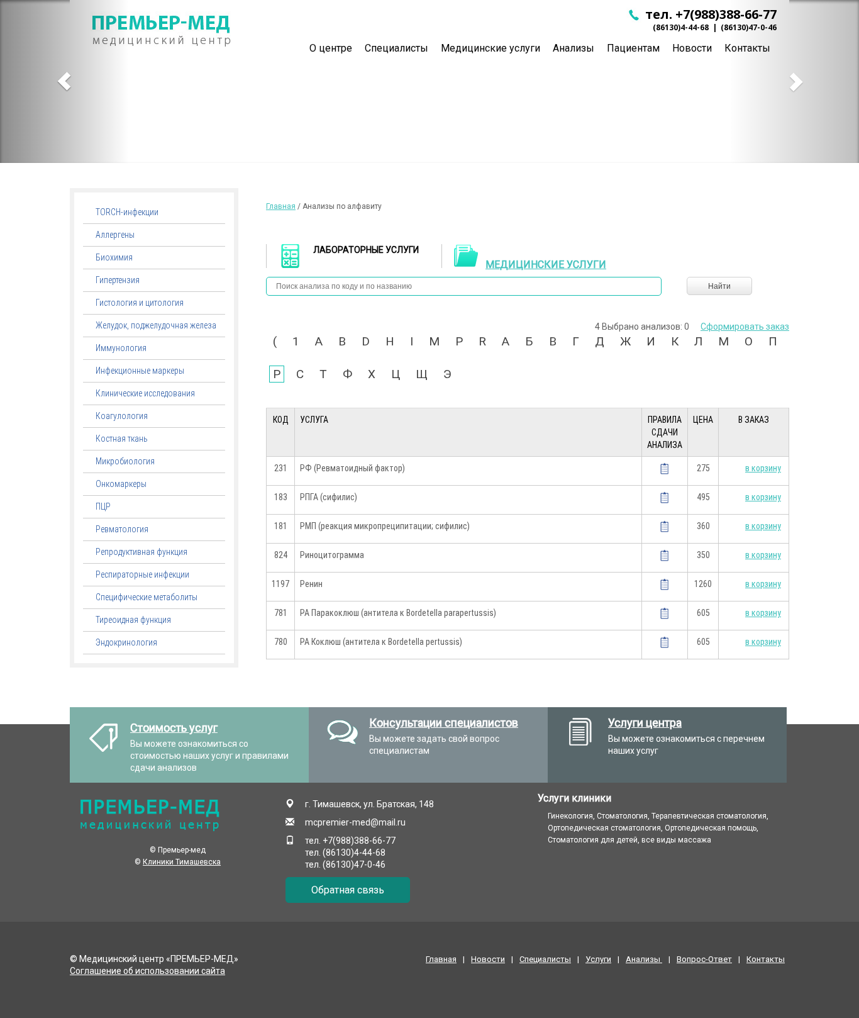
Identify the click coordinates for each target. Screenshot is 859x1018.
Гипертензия (118, 280)
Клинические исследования (145, 393)
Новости (692, 48)
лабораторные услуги (366, 250)
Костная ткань (122, 438)
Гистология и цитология (140, 303)
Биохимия (114, 257)
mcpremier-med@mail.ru (355, 822)
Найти (719, 286)
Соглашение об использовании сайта (147, 971)
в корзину (763, 468)
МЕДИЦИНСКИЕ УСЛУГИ (545, 265)
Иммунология (121, 348)
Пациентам (633, 48)
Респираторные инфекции (142, 574)
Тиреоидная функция (133, 620)
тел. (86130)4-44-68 (345, 852)
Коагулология (122, 416)
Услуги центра (645, 722)
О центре (330, 48)
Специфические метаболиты (146, 597)
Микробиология (125, 461)
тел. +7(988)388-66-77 (709, 14)
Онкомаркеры (121, 484)
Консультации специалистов (443, 722)
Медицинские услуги (490, 48)
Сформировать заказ (745, 327)
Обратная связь (347, 890)
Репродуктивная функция (141, 552)
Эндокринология (126, 642)
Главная (281, 206)
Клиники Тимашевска (182, 862)
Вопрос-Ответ (704, 959)
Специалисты (396, 48)
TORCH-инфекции (127, 212)
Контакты (765, 959)
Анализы (573, 48)
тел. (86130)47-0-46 (345, 864)
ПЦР (103, 506)
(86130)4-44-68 (681, 27)
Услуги (598, 959)
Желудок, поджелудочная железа (156, 325)
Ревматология (122, 529)
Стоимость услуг (174, 727)
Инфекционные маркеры (140, 371)
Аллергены (115, 235)
